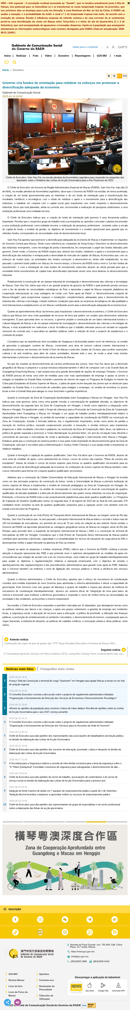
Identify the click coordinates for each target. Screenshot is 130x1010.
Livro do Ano (16, 986)
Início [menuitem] (7, 55)
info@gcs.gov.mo (79, 956)
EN (125, 76)
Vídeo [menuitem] (48, 55)
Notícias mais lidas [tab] (20, 669)
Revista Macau (16, 980)
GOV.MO (13, 974)
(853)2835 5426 (101, 961)
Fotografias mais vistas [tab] (57, 669)
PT (119, 76)
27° (124, 47)
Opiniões (44, 974)
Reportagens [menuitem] (83, 55)
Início (5, 70)
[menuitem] (21, 56)
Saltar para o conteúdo (85, 47)
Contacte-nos (46, 980)
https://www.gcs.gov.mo (82, 951)
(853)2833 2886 (79, 961)
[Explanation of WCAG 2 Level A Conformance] (89, 1005)
